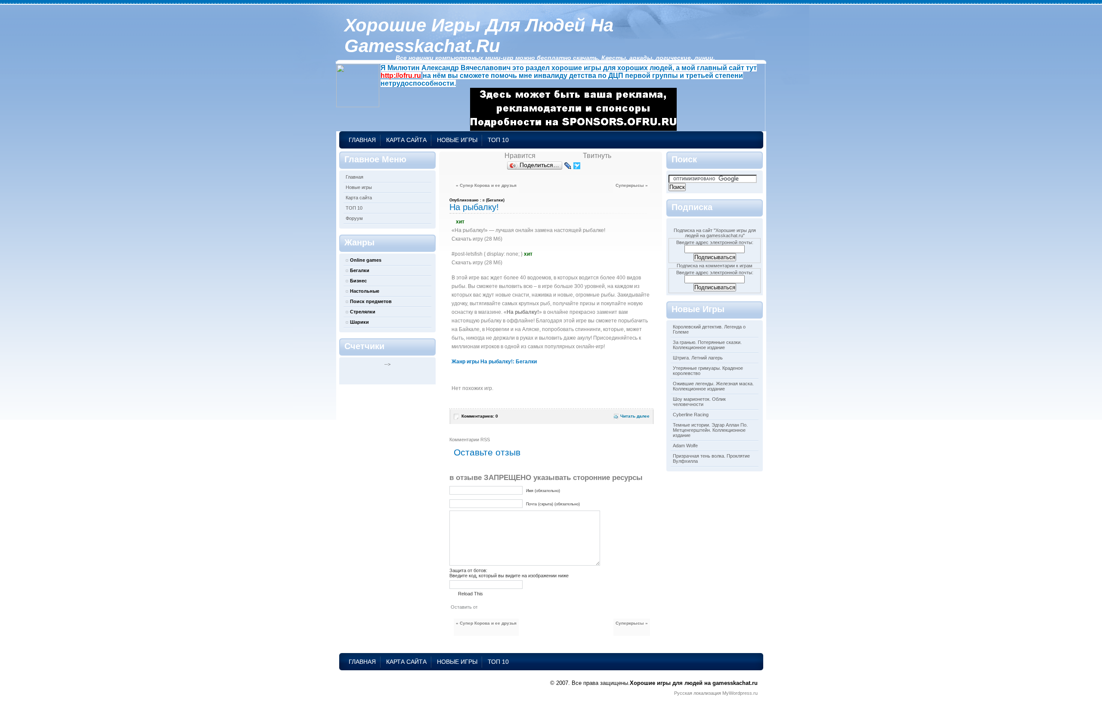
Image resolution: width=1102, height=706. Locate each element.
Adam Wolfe (685, 445)
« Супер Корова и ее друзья (486, 185)
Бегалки (359, 270)
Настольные (364, 291)
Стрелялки (362, 311)
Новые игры (457, 139)
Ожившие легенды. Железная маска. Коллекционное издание (713, 386)
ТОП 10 (498, 139)
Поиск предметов (371, 301)
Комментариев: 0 (479, 416)
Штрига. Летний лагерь (698, 357)
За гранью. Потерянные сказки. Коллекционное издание (707, 345)
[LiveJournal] (568, 165)
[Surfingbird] (577, 165)
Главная (362, 139)
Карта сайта (406, 139)
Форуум (354, 218)
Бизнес (358, 280)
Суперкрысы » (632, 185)
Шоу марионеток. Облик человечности (699, 401)
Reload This (470, 593)
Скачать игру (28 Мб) (477, 239)
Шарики (359, 322)
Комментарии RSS (469, 439)
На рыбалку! (474, 207)
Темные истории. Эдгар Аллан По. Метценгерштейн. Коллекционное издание (710, 430)
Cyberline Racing (691, 414)
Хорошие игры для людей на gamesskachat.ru (478, 35)
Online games (365, 260)
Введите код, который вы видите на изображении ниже (509, 575)
